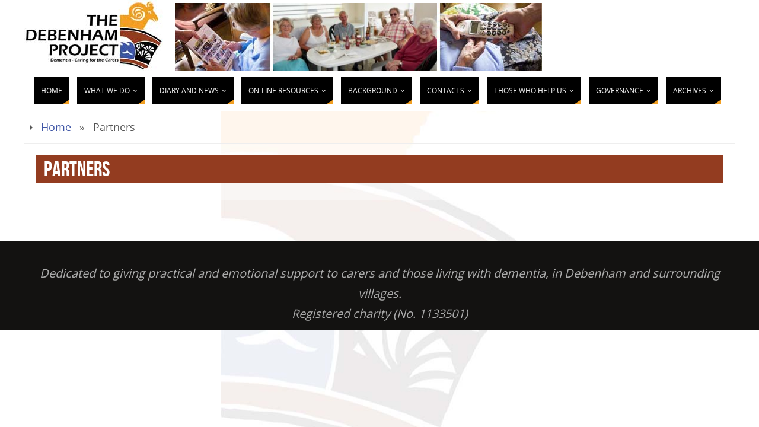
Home (56, 127)
